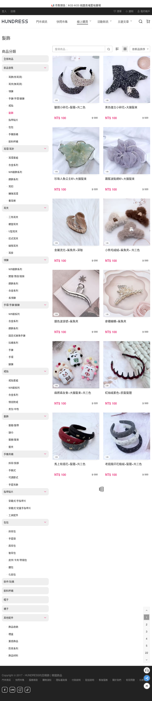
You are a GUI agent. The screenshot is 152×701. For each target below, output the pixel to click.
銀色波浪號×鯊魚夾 (66, 321)
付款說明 (76, 679)
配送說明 (89, 679)
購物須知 (46, 679)
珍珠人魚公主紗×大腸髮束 (70, 179)
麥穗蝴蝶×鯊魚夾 (115, 321)
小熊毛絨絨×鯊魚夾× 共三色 (122, 250)
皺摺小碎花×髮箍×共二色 (69, 107)
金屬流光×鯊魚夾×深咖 (68, 250)
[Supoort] (147, 670)
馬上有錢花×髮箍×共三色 (69, 464)
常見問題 (130, 679)
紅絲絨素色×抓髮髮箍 (118, 393)
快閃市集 (19, 679)
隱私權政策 (61, 679)
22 (146, 652)
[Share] (147, 678)
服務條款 (33, 679)
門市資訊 (6, 679)
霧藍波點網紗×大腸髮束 (120, 179)
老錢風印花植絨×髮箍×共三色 (123, 464)
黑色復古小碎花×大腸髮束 (121, 107)
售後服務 (103, 679)
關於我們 (116, 679)
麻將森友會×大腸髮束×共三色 (72, 393)
